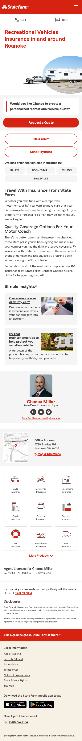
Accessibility (11, 664)
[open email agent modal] (41, 412)
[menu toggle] (75, 6)
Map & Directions (49, 453)
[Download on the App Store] (15, 704)
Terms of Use (11, 670)
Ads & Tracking (12, 654)
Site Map (9, 685)
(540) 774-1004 (23, 593)
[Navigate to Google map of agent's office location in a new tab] (49, 412)
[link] (20, 6)
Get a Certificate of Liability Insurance (41, 418)
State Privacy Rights (15, 680)
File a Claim (41, 139)
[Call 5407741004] (33, 412)
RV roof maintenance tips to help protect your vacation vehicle (24, 339)
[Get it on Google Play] (41, 704)
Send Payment (41, 151)
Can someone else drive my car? (22, 300)
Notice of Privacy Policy (17, 675)
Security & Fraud (13, 659)
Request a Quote (41, 122)
